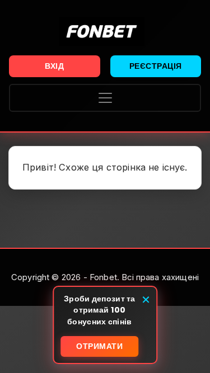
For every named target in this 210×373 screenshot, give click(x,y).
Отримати (99, 346)
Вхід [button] (54, 66)
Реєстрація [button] (155, 66)
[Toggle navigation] (105, 98)
